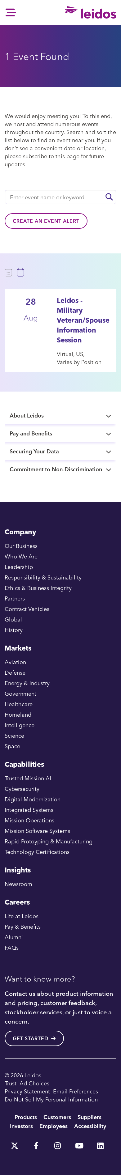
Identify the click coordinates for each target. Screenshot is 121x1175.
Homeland (18, 714)
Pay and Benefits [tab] (31, 433)
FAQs (12, 947)
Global (13, 619)
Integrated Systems (29, 809)
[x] (14, 1143)
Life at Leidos (21, 916)
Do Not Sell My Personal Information (51, 1099)
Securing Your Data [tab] (34, 451)
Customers (57, 1117)
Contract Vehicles (27, 608)
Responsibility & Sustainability (43, 577)
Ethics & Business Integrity (38, 587)
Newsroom (18, 884)
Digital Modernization (32, 799)
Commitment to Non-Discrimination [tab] (56, 469)
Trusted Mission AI (28, 778)
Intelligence (19, 725)
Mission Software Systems (37, 830)
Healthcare (19, 704)
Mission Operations (29, 820)
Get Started (30, 1038)
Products (26, 1117)
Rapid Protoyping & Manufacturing (48, 841)
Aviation (15, 662)
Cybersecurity (22, 788)
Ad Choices (34, 1083)
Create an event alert (46, 221)
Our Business (21, 545)
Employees (53, 1126)
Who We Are (21, 556)
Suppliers (89, 1117)
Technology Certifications (37, 851)
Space (12, 746)
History (14, 630)
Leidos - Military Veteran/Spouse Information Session (83, 320)
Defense (15, 672)
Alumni (14, 937)
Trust (10, 1083)
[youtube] (79, 1143)
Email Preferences (75, 1091)
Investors (21, 1126)
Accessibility (90, 1126)
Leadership (19, 566)
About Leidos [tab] (27, 415)
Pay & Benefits (23, 926)
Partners (15, 598)
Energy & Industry (27, 683)
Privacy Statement (27, 1091)
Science (14, 735)
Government (20, 693)
